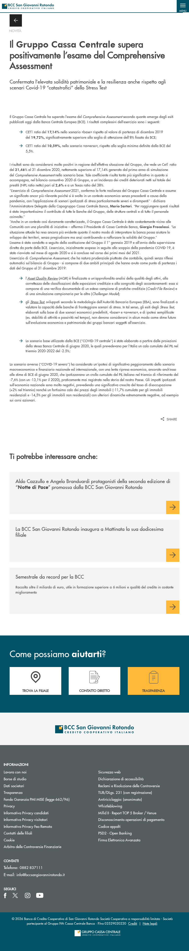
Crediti (132, 923)
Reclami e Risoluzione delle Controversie (129, 785)
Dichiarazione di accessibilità (120, 778)
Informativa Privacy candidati (26, 812)
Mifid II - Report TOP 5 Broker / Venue (127, 812)
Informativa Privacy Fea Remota (28, 826)
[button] (183, 6)
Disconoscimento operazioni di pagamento (131, 819)
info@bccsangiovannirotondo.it (40, 874)
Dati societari (14, 785)
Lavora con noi (15, 771)
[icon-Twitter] (16, 895)
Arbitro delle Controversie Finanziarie (47, 846)
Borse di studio (33, 778)
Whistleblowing (110, 805)
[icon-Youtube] (40, 895)
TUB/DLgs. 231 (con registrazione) (125, 792)
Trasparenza (13, 792)
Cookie (9, 839)
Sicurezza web (109, 771)
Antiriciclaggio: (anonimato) (120, 799)
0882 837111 (31, 867)
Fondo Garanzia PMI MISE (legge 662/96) (47, 799)
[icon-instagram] (27, 895)
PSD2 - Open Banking (133, 832)
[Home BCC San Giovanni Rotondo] (28, 6)
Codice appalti (109, 826)
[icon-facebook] (5, 895)
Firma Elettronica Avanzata (119, 839)
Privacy (9, 805)
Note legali (150, 923)
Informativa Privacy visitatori (25, 819)
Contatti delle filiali (18, 832)
